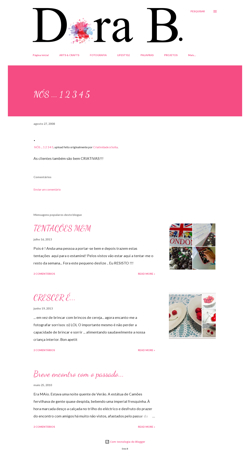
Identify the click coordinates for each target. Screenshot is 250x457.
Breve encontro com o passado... (78, 374)
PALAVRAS (147, 55)
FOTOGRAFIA (98, 55)
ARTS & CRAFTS (69, 55)
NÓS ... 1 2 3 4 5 (43, 147)
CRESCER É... (54, 297)
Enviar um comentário (47, 189)
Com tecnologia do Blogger (127, 441)
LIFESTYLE (123, 55)
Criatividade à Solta (105, 147)
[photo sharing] (34, 139)
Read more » (146, 273)
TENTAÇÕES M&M (62, 228)
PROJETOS (171, 55)
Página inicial (41, 55)
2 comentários (44, 273)
